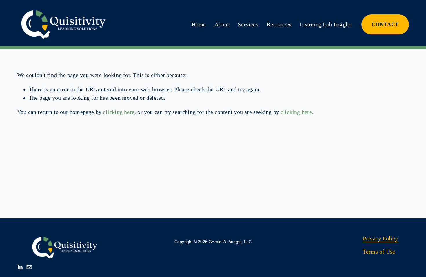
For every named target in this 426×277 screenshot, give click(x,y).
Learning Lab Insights (326, 24)
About (221, 24)
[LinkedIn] (20, 267)
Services (248, 24)
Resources (279, 24)
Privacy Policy (380, 239)
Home (199, 24)
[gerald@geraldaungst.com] (29, 267)
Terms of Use (379, 252)
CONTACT (385, 24)
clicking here (118, 112)
